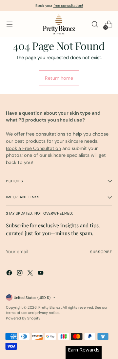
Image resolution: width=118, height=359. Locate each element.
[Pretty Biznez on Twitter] (31, 273)
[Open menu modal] (9, 24)
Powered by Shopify (23, 318)
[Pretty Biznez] (59, 24)
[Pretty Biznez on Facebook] (10, 273)
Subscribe (101, 252)
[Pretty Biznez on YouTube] (41, 273)
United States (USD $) (32, 297)
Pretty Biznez (49, 307)
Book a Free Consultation (33, 148)
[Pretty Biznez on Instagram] (20, 273)
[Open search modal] (94, 24)
